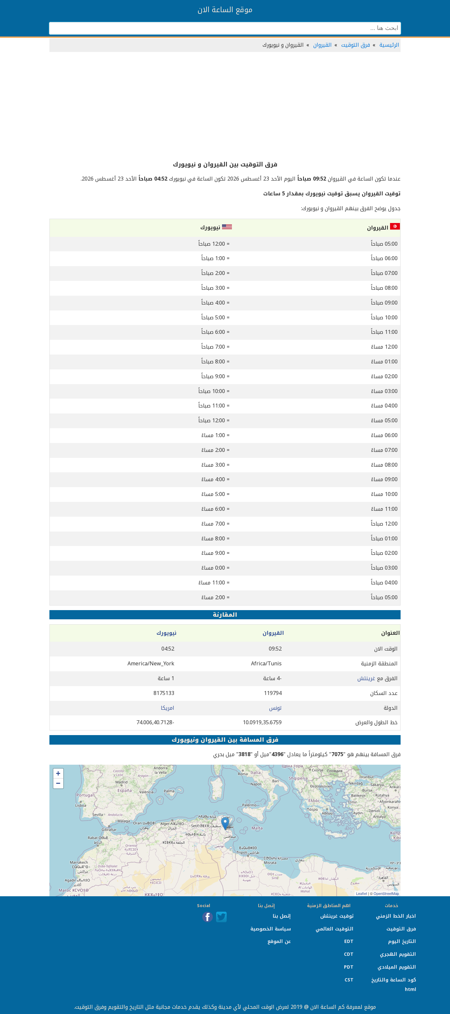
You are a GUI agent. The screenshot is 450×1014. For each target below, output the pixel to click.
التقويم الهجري (398, 954)
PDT (348, 967)
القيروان (322, 45)
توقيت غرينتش (336, 916)
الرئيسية (389, 45)
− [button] (58, 783)
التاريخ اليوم (402, 941)
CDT (348, 954)
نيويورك (166, 633)
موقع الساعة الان (225, 10)
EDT (348, 941)
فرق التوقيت (355, 45)
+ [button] (58, 773)
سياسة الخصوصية (270, 929)
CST (349, 980)
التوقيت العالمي (334, 929)
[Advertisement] (225, 107)
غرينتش (366, 678)
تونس (275, 708)
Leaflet (361, 893)
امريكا (167, 708)
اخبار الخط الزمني (396, 916)
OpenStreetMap (386, 893)
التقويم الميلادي (397, 967)
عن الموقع (279, 941)
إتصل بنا (282, 916)
